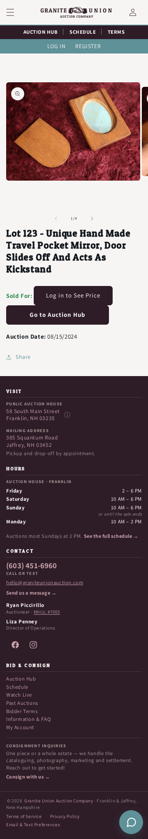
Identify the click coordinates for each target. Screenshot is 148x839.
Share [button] (23, 356)
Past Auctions (22, 703)
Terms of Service (24, 816)
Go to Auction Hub (58, 314)
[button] (15, 12)
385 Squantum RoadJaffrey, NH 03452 (32, 441)
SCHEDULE (82, 31)
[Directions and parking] (67, 415)
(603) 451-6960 (31, 565)
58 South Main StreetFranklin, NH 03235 (33, 415)
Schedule (17, 686)
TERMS (116, 31)
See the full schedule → (111, 536)
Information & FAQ (28, 719)
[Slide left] (56, 218)
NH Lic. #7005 (47, 612)
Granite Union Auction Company (58, 800)
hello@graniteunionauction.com (44, 582)
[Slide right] (92, 218)
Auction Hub (21, 678)
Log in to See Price (73, 295)
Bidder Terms (21, 711)
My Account (20, 727)
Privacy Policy (65, 816)
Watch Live (19, 694)
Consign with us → (28, 777)
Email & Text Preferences (33, 824)
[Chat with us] (131, 822)
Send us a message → (31, 593)
